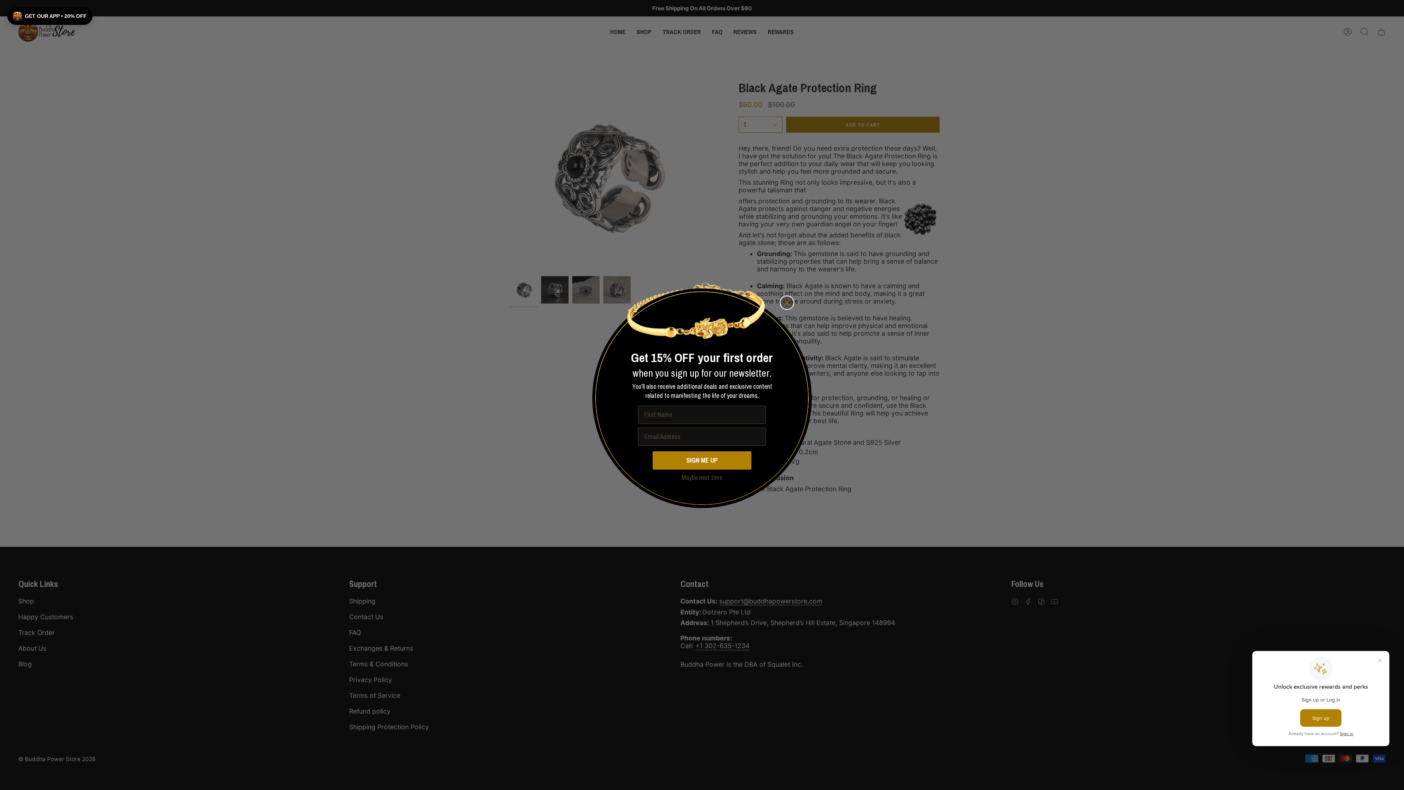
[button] (50, 16)
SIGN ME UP (702, 460)
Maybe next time (702, 477)
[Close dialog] (787, 302)
